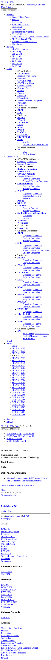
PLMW (20, 90)
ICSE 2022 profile (14, 438)
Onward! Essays (24, 86)
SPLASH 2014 (18, 380)
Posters (20, 93)
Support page (6, 519)
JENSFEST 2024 (8, 590)
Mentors (26, 198)
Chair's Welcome (19, 34)
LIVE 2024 (6, 592)
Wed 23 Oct (17, 61)
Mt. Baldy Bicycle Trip (22, 39)
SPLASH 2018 (18, 370)
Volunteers (22, 103)
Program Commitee (31, 208)
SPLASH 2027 (18, 348)
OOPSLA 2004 (18, 404)
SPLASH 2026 (18, 351)
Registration (17, 22)
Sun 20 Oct (17, 54)
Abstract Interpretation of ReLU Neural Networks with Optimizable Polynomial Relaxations (28, 479)
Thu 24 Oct (17, 63)
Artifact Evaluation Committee (36, 250)
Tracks (9, 68)
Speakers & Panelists (32, 196)
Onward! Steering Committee (35, 181)
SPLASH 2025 (18, 353)
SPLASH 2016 (18, 375)
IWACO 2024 (7, 587)
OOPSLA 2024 (24, 81)
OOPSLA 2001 (18, 412)
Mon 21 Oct (17, 56)
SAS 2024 (5, 617)
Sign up (10, 421)
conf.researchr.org (14, 516)
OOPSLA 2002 (18, 409)
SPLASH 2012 (18, 385)
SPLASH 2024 (7, 426)
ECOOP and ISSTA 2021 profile (21, 436)
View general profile (8, 495)
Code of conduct (19, 29)
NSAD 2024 (6, 594)
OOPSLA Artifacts (25, 83)
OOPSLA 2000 (18, 414)
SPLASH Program (20, 49)
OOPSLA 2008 (18, 395)
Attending (11, 14)
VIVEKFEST (7, 604)
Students (15, 19)
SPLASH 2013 (18, 382)
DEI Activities (23, 73)
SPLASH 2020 (18, 365)
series (18, 426)
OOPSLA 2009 (18, 392)
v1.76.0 (26, 516)
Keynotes (21, 78)
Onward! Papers (24, 88)
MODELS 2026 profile (17, 441)
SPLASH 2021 (18, 363)
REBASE (21, 95)
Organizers (27, 215)
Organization (12, 157)
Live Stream (17, 44)
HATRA (5, 585)
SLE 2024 (5, 574)
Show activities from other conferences (17, 485)
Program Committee (31, 179)
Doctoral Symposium (26, 76)
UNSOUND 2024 (9, 602)
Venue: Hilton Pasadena (22, 17)
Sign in (10, 419)
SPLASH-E (22, 98)
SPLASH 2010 (18, 390)
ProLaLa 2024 (7, 599)
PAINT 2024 (6, 597)
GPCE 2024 (6, 571)
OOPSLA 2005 (18, 402)
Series (14, 346)
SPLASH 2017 (18, 373)
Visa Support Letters (21, 24)
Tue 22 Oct (17, 59)
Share (3, 490)
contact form (6, 511)
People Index (23, 228)
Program (10, 46)
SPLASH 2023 (18, 358)
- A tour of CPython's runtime (35, 144)
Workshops (22, 105)
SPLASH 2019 (18, 368)
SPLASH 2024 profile (10, 429)
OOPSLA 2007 (18, 397)
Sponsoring (17, 27)
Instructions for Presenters (23, 32)
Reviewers (27, 218)
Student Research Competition (30, 100)
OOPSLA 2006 (18, 400)
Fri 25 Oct (16, 66)
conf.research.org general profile (20, 433)
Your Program (18, 51)
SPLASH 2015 (18, 378)
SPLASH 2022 (18, 360)
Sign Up (4, 657)
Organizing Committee (27, 161)
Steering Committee (25, 164)
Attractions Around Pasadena (24, 41)
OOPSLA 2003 (18, 407)
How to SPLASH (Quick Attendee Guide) (30, 37)
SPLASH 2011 (18, 387)
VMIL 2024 (6, 607)
